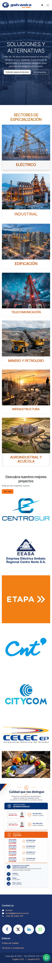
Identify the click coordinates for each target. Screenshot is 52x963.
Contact (8, 910)
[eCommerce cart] (42, 5)
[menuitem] (18, 959)
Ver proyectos (39, 72)
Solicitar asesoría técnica (17, 72)
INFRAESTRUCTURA (26, 409)
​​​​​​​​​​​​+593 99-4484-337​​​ (14, 916)
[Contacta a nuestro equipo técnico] (46, 957)
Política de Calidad (10, 943)
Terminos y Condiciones (13, 948)
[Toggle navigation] (47, 5)
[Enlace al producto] (26, 142)
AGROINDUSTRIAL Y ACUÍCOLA (26, 459)
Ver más (7, 491)
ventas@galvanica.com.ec (17, 913)
